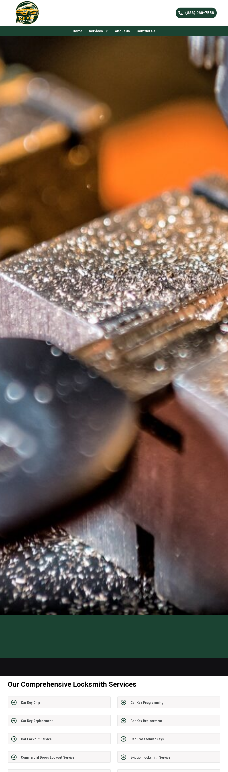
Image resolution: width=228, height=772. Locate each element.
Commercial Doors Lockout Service (47, 757)
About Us (122, 31)
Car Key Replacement (37, 721)
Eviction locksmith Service (150, 757)
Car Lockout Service (36, 739)
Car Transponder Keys (147, 739)
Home (77, 31)
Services (96, 31)
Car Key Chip (30, 703)
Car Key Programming (146, 703)
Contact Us (145, 31)
